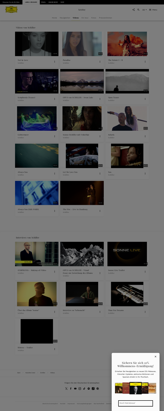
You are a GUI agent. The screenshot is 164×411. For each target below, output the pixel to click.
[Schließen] (155, 356)
